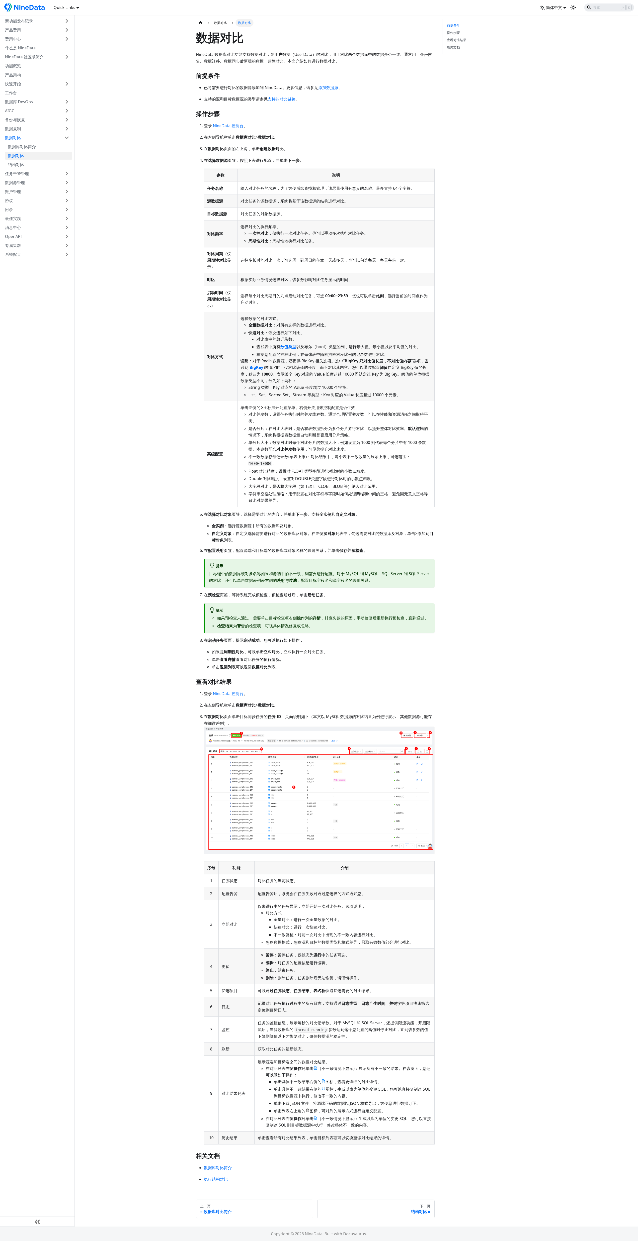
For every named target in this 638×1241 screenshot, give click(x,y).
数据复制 (13, 128)
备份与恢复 (15, 119)
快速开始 (13, 84)
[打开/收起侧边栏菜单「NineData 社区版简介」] (66, 57)
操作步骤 (453, 32)
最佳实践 (13, 218)
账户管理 (13, 191)
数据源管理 (15, 182)
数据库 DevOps (19, 101)
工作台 (11, 93)
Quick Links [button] (64, 7)
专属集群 (13, 245)
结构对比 (16, 164)
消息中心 (13, 227)
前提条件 (453, 25)
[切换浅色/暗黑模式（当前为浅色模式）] (573, 7)
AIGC (9, 110)
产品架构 (13, 75)
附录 (9, 209)
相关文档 (453, 47)
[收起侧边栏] (37, 1222)
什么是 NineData (20, 48)
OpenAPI (13, 236)
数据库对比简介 (22, 146)
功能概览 (13, 66)
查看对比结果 (456, 40)
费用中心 (13, 39)
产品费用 (13, 30)
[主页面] (200, 23)
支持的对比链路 (282, 99)
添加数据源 (328, 87)
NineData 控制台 (228, 125)
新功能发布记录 (19, 21)
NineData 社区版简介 (24, 57)
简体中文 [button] (554, 7)
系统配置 (13, 254)
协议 (9, 200)
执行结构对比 (216, 1179)
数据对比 (13, 137)
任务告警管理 (17, 173)
